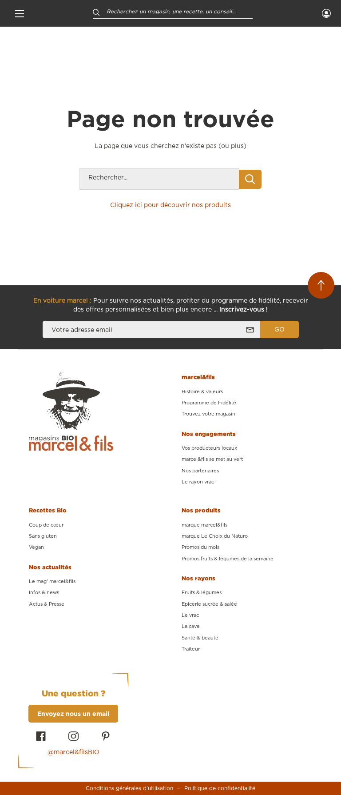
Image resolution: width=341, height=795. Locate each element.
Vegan (36, 547)
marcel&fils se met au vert (212, 459)
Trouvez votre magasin (208, 413)
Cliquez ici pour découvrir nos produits (170, 205)
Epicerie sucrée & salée (209, 604)
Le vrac (190, 615)
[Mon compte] (326, 13)
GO (279, 330)
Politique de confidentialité (219, 788)
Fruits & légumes (202, 592)
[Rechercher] (96, 11)
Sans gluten (43, 536)
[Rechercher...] (250, 179)
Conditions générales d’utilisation (129, 788)
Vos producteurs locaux (209, 448)
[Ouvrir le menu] (19, 13)
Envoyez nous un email (73, 713)
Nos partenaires (200, 470)
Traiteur (191, 649)
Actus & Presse (46, 604)
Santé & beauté (200, 637)
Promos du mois (200, 547)
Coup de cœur (46, 525)
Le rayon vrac (198, 481)
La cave (191, 626)
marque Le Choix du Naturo (215, 536)
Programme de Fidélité (209, 402)
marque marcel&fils (204, 525)
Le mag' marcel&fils (52, 581)
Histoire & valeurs (202, 391)
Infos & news (44, 592)
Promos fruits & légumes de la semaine (228, 558)
